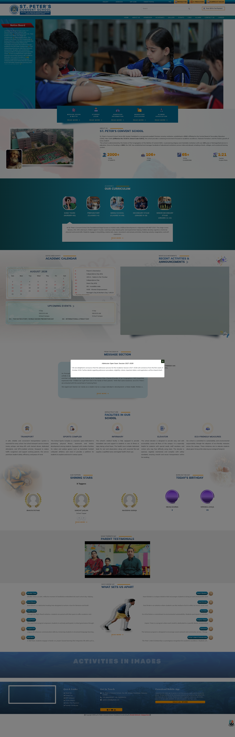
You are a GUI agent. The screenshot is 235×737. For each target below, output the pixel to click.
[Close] (162, 361)
